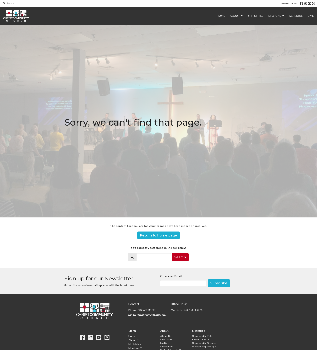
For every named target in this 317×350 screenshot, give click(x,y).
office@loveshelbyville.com (152, 314)
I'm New (165, 343)
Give (311, 15)
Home (221, 15)
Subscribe (218, 283)
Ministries (255, 15)
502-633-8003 (289, 3)
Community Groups (203, 343)
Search (180, 257)
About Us (165, 336)
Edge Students (200, 339)
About (235, 15)
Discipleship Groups (204, 346)
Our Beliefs (166, 346)
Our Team (166, 339)
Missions (274, 15)
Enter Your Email (171, 276)
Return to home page (158, 235)
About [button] (132, 340)
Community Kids (202, 336)
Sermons (296, 15)
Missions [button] (133, 348)
